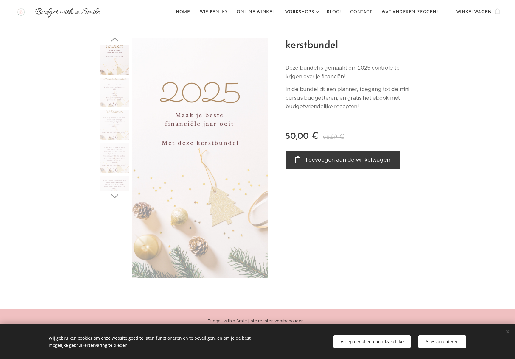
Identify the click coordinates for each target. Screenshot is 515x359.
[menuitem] (184, 12)
